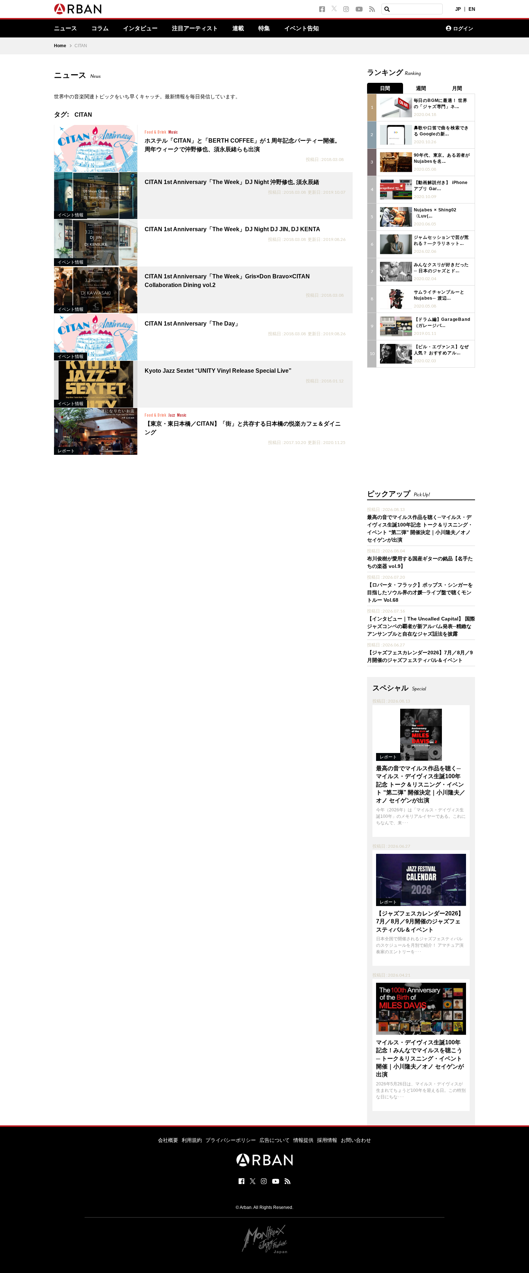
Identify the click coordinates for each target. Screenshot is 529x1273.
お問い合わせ (356, 1140)
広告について (274, 1140)
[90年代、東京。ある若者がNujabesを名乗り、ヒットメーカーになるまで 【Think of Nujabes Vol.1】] (396, 162)
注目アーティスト (195, 28)
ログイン (463, 28)
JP (458, 9)
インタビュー (140, 28)
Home (60, 46)
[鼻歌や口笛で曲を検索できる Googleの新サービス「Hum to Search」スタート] (396, 135)
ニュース (65, 28)
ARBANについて (409, 28)
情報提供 (303, 1140)
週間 (421, 88)
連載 (238, 28)
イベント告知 (301, 28)
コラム (100, 28)
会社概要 (168, 1140)
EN (472, 9)
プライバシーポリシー (230, 1140)
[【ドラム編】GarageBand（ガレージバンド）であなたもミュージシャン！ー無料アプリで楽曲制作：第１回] (396, 326)
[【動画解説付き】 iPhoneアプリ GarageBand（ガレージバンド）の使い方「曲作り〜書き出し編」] (396, 190)
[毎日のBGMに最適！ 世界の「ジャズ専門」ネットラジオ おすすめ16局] (396, 107)
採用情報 (327, 1140)
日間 (385, 88)
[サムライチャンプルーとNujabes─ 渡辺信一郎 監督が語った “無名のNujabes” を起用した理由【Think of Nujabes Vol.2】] (396, 299)
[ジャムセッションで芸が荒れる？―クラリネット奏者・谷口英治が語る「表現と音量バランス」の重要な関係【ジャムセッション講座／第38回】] (396, 244)
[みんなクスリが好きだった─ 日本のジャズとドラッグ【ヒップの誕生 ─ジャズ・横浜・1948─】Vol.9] (396, 272)
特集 (264, 28)
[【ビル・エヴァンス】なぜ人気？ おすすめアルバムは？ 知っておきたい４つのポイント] (396, 354)
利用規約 (192, 1140)
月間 (457, 88)
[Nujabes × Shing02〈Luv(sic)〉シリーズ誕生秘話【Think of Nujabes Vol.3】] (396, 217)
